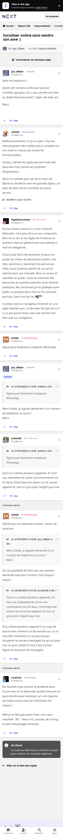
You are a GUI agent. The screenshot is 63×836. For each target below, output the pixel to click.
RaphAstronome (20, 219)
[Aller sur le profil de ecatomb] (6, 440)
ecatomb (16, 438)
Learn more (6, 5)
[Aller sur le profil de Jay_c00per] (5, 48)
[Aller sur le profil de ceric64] (6, 133)
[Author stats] (59, 73)
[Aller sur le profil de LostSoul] (6, 679)
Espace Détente (47, 48)
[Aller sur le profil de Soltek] (6, 339)
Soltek (15, 338)
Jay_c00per (19, 48)
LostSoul (16, 677)
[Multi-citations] (4, 120)
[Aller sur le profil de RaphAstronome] (6, 221)
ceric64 (15, 132)
